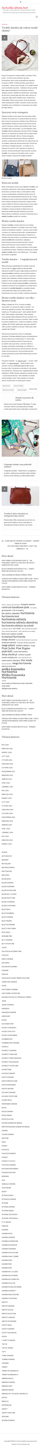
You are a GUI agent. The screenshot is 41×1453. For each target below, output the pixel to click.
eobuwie (5, 970)
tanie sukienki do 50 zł (24, 657)
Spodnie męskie (8, 1211)
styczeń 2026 (7, 760)
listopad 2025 (7, 768)
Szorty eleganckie (9, 1333)
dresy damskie (7, 959)
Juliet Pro (14, 1444)
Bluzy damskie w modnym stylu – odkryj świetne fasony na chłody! (18, 570)
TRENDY (4, 1367)
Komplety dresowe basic (12, 1058)
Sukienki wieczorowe (10, 1294)
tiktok (4, 1344)
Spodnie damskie (8, 1207)
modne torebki (21, 390)
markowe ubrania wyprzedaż (26, 643)
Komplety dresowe (9, 1054)
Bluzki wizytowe (8, 898)
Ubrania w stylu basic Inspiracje (15, 1394)
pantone (5, 1138)
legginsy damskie (8, 1092)
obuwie (5, 1130)
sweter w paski (24, 654)
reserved (5, 1176)
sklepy (4, 1191)
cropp (4, 947)
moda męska (7, 1115)
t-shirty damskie (8, 1340)
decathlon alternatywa (11, 951)
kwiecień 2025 (7, 794)
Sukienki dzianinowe (10, 1241)
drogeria (5, 963)
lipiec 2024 (6, 829)
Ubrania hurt (7, 1386)
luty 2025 (5, 802)
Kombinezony (7, 1039)
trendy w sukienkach (10, 1371)
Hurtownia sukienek (10, 989)
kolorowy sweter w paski (12, 634)
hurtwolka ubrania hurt (15, 7)
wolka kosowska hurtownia (13, 670)
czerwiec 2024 (7, 832)
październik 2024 (8, 817)
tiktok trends (7, 1348)
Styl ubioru (6, 1222)
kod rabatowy (8, 1024)
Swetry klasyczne (9, 1313)
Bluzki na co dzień (9, 894)
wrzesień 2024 (7, 821)
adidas (4, 852)
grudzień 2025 (7, 764)
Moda (4, 1108)
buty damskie (7, 940)
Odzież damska (8, 1134)
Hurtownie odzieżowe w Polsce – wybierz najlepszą (18, 588)
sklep (14, 268)
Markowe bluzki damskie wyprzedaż (26, 640)
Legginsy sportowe (9, 1096)
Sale (3, 1180)
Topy (4, 1352)
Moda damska (7, 1111)
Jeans (4, 1001)
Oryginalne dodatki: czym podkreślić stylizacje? (18, 465)
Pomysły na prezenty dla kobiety (24, 398)
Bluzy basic (6, 909)
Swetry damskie (8, 1306)
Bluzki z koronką (8, 905)
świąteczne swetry (9, 688)
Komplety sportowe (10, 1066)
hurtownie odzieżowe (11, 993)
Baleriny (5, 860)
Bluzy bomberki (8, 913)
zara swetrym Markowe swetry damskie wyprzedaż (17, 684)
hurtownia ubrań (7, 628)
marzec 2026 (7, 752)
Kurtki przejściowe (9, 1081)
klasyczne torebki (8, 390)
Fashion (5, 974)
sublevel (5, 1226)
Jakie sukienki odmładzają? (10, 631)
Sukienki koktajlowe (10, 1252)
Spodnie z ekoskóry (9, 1214)
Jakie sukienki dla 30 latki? (29, 628)
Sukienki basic (7, 1233)
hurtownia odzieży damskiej (20, 622)
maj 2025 (5, 790)
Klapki (4, 1020)
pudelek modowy (9, 1172)
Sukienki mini (7, 1268)
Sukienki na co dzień (10, 1272)
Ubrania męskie (8, 1390)
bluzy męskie (7, 921)
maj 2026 (5, 745)
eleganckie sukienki (9, 967)
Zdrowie (5, 1416)
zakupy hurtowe (8, 1413)
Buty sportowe (8, 944)
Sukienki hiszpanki (9, 1249)
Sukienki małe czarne (10, 1256)
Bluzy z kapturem (9, 928)
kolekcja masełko (9, 1028)
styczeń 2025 (7, 806)
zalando (4, 680)
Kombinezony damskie (10, 1043)
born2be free (7, 936)
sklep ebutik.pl (9, 654)
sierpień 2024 (7, 825)
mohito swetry (23, 645)
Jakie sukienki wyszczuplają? (26, 631)
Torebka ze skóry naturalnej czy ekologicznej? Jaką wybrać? (16, 514)
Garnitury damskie (9, 982)
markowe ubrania (9, 642)
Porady (5, 1157)
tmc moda (26, 660)
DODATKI (5, 24)
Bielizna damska (8, 867)
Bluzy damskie (7, 917)
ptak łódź (7, 651)
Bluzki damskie (7, 883)
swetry (5, 1302)
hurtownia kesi (10, 616)
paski (4, 1142)
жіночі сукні (22, 361)
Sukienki (5, 1230)
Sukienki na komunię (10, 1275)
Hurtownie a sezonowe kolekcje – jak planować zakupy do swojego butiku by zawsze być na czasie (18, 563)
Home (4, 986)
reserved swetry (20, 651)
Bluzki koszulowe (9, 890)
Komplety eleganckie (10, 1062)
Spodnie (5, 1203)
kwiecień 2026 (7, 748)
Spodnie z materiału (10, 1218)
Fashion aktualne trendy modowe (15, 978)
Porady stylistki (8, 1161)
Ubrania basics (7, 1378)
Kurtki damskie (8, 1077)
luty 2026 (5, 756)
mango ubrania (8, 639)
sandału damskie (8, 1184)
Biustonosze (7, 871)
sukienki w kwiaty (9, 1291)
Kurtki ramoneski (9, 1085)
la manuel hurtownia (13, 636)
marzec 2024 (7, 844)
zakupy (4, 1409)
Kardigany (6, 1016)
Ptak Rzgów (23, 648)
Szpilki (4, 1336)
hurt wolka (17, 628)
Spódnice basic (8, 1195)
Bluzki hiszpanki (8, 886)
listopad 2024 (7, 813)
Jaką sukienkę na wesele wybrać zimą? (17, 575)
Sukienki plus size (8, 1283)
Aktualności (7, 856)
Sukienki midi (7, 1264)
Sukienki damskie (8, 1237)
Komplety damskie (9, 1050)
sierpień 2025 (7, 779)
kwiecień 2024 (7, 840)
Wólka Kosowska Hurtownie (13, 676)
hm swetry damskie (11, 613)
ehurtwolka (33, 607)
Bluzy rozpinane (8, 925)
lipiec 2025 (6, 783)
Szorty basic (7, 1325)
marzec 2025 (7, 798)
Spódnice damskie (9, 1199)
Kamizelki (5, 1008)
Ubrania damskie (8, 1382)
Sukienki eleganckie (9, 1245)
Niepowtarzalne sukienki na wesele (16, 1127)
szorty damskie (8, 1329)
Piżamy (4, 1146)
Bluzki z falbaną (8, 902)
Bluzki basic (6, 879)
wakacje (5, 1401)
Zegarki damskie (8, 1420)
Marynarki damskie (9, 1104)
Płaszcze (5, 1150)
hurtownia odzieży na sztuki (18, 625)
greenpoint (7, 610)
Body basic (6, 932)
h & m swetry (18, 610)
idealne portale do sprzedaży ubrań (16, 997)
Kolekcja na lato (8, 1031)
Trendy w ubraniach (10, 1375)
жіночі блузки (13, 363)
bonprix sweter (28, 604)
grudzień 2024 (7, 809)
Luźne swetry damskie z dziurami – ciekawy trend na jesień (22, 542)
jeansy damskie (8, 1005)
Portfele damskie (9, 1165)
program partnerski (10, 1169)
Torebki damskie (8, 1359)
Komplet (5, 1047)
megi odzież (8, 645)
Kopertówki (7, 1069)
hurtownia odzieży (14, 619)
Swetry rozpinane (9, 1321)
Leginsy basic (7, 1100)
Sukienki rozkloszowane (11, 1287)
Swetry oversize (8, 1317)
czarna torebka (18, 385)
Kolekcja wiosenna (9, 1035)
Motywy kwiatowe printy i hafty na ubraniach (22, 547)
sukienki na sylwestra (10, 1279)
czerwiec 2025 (7, 787)
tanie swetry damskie (11, 660)
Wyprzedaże (7, 1405)
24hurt (4, 604)
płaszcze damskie (9, 1153)
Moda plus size (8, 1119)
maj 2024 (5, 836)
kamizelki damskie (9, 1012)
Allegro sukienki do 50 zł (13, 604)
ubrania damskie (7, 663)
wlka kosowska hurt (9, 666)
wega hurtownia (21, 663)
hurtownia (27, 613)
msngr (33, 646)
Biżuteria (5, 875)
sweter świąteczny (9, 657)
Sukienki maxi (7, 1260)
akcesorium (6, 385)
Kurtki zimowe (8, 1089)
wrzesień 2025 (7, 775)
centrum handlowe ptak (15, 607)
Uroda (4, 1397)
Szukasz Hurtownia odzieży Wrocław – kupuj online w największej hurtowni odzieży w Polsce (20, 581)
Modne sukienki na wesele (12, 1123)
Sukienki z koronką (9, 1298)
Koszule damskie (8, 1073)
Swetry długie (7, 1310)
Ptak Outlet (8, 648)
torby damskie (7, 1355)
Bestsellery (6, 864)
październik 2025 (8, 771)
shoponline (6, 1188)
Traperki (5, 1363)
